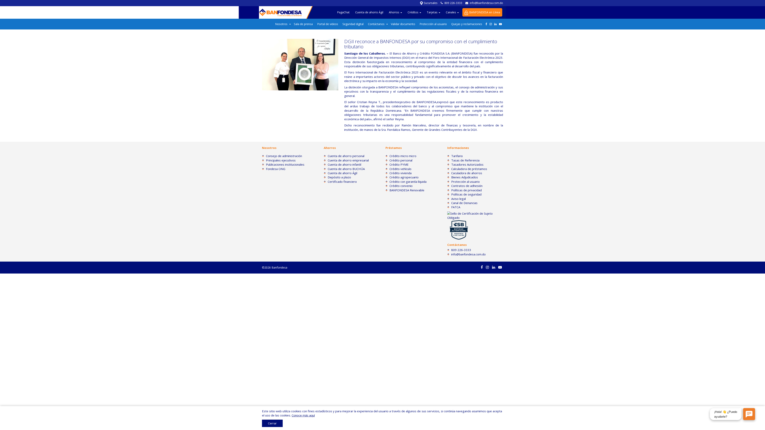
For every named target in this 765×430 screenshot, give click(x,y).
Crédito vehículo (400, 169)
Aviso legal (458, 199)
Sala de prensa (303, 24)
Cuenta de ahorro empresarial (348, 160)
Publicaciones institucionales (285, 164)
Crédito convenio (401, 186)
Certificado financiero (342, 182)
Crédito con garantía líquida (408, 182)
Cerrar (272, 423)
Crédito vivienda (400, 173)
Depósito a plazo (339, 177)
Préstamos (393, 148)
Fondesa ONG (275, 169)
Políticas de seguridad (466, 194)
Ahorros (394, 12)
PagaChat (343, 12)
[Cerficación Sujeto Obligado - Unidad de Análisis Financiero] (475, 215)
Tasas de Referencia (465, 160)
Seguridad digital (353, 24)
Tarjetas (432, 12)
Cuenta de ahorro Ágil (369, 12)
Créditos (413, 12)
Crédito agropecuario (404, 177)
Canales (451, 12)
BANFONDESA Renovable (406, 190)
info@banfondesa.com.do (486, 3)
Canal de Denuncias (464, 203)
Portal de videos (327, 24)
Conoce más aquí (303, 415)
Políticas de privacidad (466, 190)
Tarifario (457, 156)
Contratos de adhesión (467, 186)
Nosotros (281, 24)
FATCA (455, 207)
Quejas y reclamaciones (466, 24)
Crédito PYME (399, 164)
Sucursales (430, 3)
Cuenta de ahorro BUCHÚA (346, 169)
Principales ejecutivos (281, 160)
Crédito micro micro (402, 156)
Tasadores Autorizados (467, 164)
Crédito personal (400, 160)
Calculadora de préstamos (469, 169)
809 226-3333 (453, 3)
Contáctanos (376, 24)
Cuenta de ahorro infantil (344, 164)
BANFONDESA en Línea (484, 12)
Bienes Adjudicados (464, 177)
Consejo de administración (284, 156)
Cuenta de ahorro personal (346, 156)
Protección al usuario (433, 24)
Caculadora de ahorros (466, 173)
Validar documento (403, 24)
